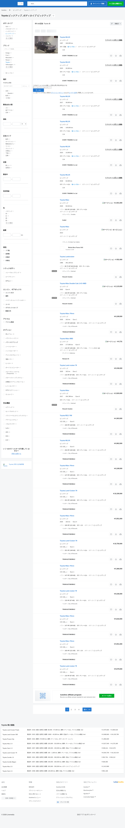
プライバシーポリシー (57, 92)
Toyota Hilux (64, 200)
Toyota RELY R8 (66, 415)
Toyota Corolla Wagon (9, 762)
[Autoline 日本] (8, 3)
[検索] (29, 3)
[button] (116, 55)
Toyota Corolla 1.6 (8, 757)
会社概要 (4, 787)
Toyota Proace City (8, 739)
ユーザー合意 (73, 92)
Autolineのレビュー (35, 797)
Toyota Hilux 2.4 (7, 743)
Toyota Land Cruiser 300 (10, 734)
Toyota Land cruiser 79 (68, 365)
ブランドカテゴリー (35, 801)
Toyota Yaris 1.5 (7, 771)
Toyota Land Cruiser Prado (11, 730)
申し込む (38, 90)
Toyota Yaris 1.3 (7, 748)
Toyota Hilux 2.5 (7, 766)
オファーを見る (107, 695)
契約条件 (31, 787)
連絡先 (3, 794)
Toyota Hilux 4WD (66, 338)
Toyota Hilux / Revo (67, 313)
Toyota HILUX (65, 37)
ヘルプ (3, 790)
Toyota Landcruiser (67, 256)
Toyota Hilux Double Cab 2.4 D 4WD (73, 283)
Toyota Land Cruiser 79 (68, 490)
